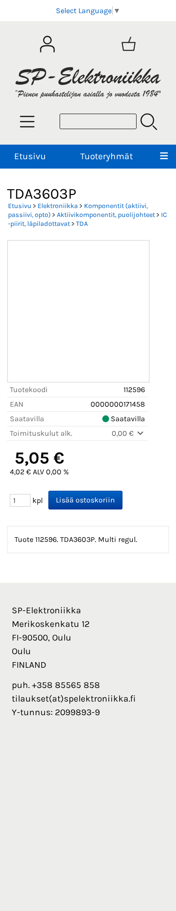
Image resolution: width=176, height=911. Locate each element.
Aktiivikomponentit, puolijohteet (106, 215)
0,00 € (124, 433)
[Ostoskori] (128, 44)
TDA (82, 224)
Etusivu (30, 156)
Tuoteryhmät (106, 156)
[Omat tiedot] (47, 44)
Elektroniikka (58, 206)
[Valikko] (164, 157)
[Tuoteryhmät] (27, 121)
